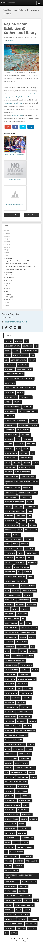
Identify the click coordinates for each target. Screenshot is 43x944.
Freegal (30, 576)
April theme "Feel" (11, 397)
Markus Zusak (9, 702)
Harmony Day (31, 604)
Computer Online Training (27, 493)
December (9, 258)
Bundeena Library (11, 453)
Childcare (16, 463)
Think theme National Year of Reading (18, 896)
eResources (9, 558)
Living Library (9, 684)
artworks (17, 402)
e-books (7, 534)
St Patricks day (26, 856)
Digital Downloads (11, 525)
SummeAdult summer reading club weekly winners (19, 876)
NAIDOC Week (9, 730)
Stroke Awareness (32, 861)
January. (32, 637)
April (7, 291)
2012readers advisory (20, 355)
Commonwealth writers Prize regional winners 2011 (21, 482)
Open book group (11, 758)
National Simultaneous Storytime (16, 735)
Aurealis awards (10, 411)
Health (7, 609)
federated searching (21, 567)
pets (6, 772)
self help (16, 842)
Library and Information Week (15, 660)
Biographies (9, 439)
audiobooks (27, 407)
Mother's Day (9, 721)
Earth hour (29, 539)
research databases (11, 819)
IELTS (21, 623)
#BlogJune (8, 341)
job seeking (9, 642)
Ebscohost (24, 544)
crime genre (18, 507)
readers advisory (25, 800)
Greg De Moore (24, 600)
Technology (23, 886)
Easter (7, 544)
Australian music (10, 425)
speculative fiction (11, 856)
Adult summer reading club (14, 374)
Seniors (25, 842)
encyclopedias (10, 553)
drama (20, 530)
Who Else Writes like (21, 914)
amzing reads (9, 393)
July (7, 283)
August (8, 280)
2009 (5, 252)
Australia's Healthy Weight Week (16, 421)
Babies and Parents (11, 435)
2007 (5, 302)
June (7, 286)
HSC (23, 618)
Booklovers (9, 448)
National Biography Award (25, 730)
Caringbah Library (11, 458)
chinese (35, 463)
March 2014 (16, 698)
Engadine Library (32, 553)
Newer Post (12, 215)
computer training (11, 497)
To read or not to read (13, 900)
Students (8, 866)
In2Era (28, 623)
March (8, 294)
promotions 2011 (21, 791)
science (7, 842)
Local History (22, 684)
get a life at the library (13, 595)
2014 (5, 239)
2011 (5, 247)
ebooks (15, 544)
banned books (25, 435)
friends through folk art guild (16, 581)
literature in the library (26, 679)
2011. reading (27, 346)
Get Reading (28, 595)
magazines (27, 688)
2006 (5, 305)
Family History (20, 562)
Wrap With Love (31, 924)
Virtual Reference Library (24, 905)
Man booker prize (11, 693)
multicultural (9, 726)
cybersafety (9, 516)
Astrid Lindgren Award (12, 407)
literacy (35, 670)
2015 (5, 236)
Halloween (20, 604)
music (19, 726)
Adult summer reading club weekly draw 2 (19, 379)
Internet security (11, 637)
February (8, 297)
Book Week (31, 444)
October (8, 275)
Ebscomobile (9, 549)
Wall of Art (9, 910)
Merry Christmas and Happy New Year (16, 263)
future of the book (11, 586)
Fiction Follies (10, 572)
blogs (18, 439)
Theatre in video (10, 891)
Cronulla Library (31, 507)
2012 (5, 244)
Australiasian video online (28, 425)
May (7, 288)
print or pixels (10, 786)
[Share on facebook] (15, 127)
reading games (10, 810)
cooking (30, 502)
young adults (9, 928)
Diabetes (31, 520)
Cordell (8, 507)
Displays (10, 41)
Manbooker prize (26, 693)
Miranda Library (10, 716)
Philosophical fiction (18, 772)
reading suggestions (12, 814)
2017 (5, 231)
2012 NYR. (16, 351)
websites (27, 910)
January (8, 299)
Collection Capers (11, 477)
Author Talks (9, 430)
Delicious (22, 520)
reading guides (23, 810)
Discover (24, 525)
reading (25, 805)
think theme (23, 891)
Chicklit (7, 463)
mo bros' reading (25, 716)
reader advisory (10, 800)
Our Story (8, 763)
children (26, 463)
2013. (6, 360)
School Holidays (27, 838)
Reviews (24, 819)
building (26, 448)
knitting (23, 651)
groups (34, 600)
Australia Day (9, 416)
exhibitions (20, 558)
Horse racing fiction (12, 618)
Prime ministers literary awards (16, 782)
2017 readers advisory (18, 360)
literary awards (24, 674)
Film (19, 572)
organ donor (25, 758)
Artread (8, 402)
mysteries (27, 726)
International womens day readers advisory (20, 632)
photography (9, 777)
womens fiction (10, 919)
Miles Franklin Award (25, 712)
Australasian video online (28, 411)
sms (6, 852)
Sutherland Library (17, 115)
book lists (8, 444)
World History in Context (14, 924)
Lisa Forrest (25, 670)
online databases (10, 754)
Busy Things (24, 453)
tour (36, 900)
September (9, 277)
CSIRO (30, 511)
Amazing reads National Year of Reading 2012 (20, 388)
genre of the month (29, 590)
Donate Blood (9, 530)
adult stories (9, 369)
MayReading (21, 702)
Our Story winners (21, 763)
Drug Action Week (31, 530)
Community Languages (12, 488)
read (17, 796)
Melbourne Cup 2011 (11, 707)
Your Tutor (21, 928)
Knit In (7, 651)
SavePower (22, 833)
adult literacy (23, 365)
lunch (19, 688)
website (18, 910)
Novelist (31, 744)
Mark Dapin (26, 698)
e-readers (16, 534)
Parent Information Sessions (25, 768)
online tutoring (25, 754)
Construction (26, 497)
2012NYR (7, 355)
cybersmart (20, 516)
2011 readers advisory (12, 346)
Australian (33, 421)
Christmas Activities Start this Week (15, 269)
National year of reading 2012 (15, 744)
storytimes (19, 861)
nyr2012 (29, 749)
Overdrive (8, 768)
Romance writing (24, 828)
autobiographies (23, 430)
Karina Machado (21, 642)
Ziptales (14, 933)
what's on (8, 914)
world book (33, 919)
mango (7, 698)
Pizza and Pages (23, 777)
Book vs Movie (19, 444)
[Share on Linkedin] (30, 127)
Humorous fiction (11, 623)
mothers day (21, 721)
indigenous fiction (11, 628)
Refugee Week (26, 814)
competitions (27, 488)
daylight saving (10, 520)
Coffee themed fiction (22, 472)
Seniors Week (9, 847)
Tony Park (27, 900)
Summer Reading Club (12, 882)
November (9, 272)
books (18, 448)
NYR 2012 (7, 749)
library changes (26, 665)
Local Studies (9, 688)
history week (9, 614)
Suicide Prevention (11, 870)
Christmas (8, 472)
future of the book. (28, 586)
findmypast (27, 572)
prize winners (23, 786)
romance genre (10, 828)
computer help (10, 493)
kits (32, 646)
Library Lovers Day (11, 670)
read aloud (26, 796)
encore (19, 549)
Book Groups (27, 439)
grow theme (9, 604)
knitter (14, 651)
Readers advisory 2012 (12, 805)
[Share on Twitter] (23, 127)
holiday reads (22, 614)
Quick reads (9, 796)
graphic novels (10, 600)
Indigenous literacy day (29, 628)
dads (29, 516)
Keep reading (9, 646)
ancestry (20, 393)
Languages (32, 651)
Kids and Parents (22, 646)
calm (32, 453)
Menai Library (26, 707)
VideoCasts (8, 905)
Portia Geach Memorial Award (13, 103)
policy (33, 777)
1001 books (18, 341)
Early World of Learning (13, 539)
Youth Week (32, 928)
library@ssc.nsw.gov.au (15, 321)
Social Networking (16, 852)
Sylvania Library (10, 886)
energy (20, 553)
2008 (5, 255)
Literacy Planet (10, 674)
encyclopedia (29, 549)
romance (22, 824)
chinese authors (10, 467)
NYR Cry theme (18, 749)
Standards (8, 861)
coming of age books (28, 477)
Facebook (30, 558)
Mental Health (9, 712)
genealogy (15, 590)
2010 (5, 250)
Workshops (22, 919)
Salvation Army (10, 833)
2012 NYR (7, 351)
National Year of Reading (13, 740)
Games (7, 590)
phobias (31, 772)
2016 (5, 233)
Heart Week (25, 609)
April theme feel (25, 397)
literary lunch (10, 679)
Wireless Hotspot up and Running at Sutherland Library (21, 266)
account (32, 360)
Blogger (25, 941)
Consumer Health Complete (14, 502)
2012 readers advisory (29, 351)
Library (30, 656)
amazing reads (10, 383)
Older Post (31, 215)
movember (32, 721)
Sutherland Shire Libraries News (21, 12)
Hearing (15, 609)
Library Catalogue (11, 665)
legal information (18, 656)
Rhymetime (33, 819)
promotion (9, 791)
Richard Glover (10, 824)
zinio (6, 933)
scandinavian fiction (12, 838)
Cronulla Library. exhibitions (15, 511)
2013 (5, 241)
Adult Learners (10, 365)
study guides (18, 866)
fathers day (32, 562)
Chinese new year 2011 (26, 467)
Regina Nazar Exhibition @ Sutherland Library (18, 261)
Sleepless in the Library (25, 847)
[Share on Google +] (8, 127)
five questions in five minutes (15, 576)
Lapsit (7, 656)
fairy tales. (8, 562)
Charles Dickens (25, 458)
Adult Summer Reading (24, 369)
